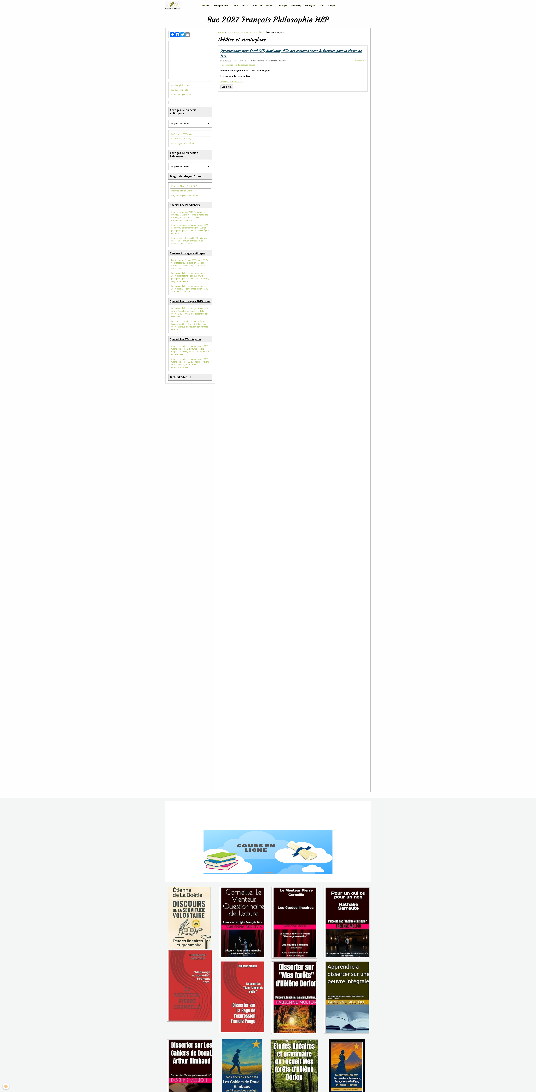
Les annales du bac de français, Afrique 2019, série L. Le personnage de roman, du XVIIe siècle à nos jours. (189, 324)
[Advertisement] (190, 93)
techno (245, 40)
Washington (310, 40)
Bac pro (269, 40)
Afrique (331, 40)
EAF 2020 (206, 40)
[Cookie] (6, 1086)
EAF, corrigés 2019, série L (182, 169)
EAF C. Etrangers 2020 (181, 129)
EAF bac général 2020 (180, 120)
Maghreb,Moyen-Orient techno (184, 230)
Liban (322, 40)
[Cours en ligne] (268, 886)
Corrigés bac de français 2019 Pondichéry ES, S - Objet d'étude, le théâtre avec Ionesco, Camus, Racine (189, 276)
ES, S (236, 40)
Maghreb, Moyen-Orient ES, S (184, 221)
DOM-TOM (257, 40)
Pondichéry (296, 40)
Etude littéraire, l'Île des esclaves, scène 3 (237, 100)
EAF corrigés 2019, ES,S (181, 173)
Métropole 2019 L (221, 40)
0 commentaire (359, 96)
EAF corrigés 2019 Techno (182, 178)
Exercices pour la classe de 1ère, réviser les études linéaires (262, 96)
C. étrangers (282, 40)
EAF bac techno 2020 (180, 125)
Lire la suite (227, 122)
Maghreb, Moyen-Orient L (182, 226)
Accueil (221, 67)
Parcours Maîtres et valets (231, 116)
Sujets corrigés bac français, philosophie (245, 67)
